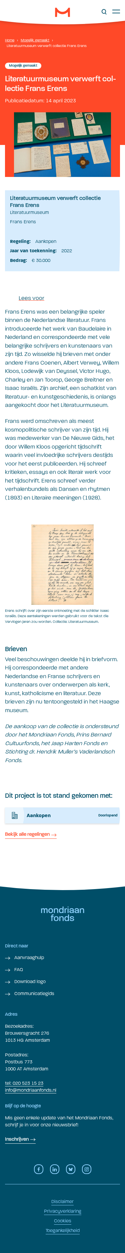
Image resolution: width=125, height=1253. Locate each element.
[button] (104, 12)
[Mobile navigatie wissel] (116, 11)
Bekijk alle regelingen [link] (27, 834)
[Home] (62, 12)
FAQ (18, 969)
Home (9, 40)
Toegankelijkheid (63, 1230)
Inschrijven (17, 1139)
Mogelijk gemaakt (35, 40)
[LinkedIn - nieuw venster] (54, 1169)
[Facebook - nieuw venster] (38, 1169)
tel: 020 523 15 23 (24, 1083)
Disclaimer (62, 1201)
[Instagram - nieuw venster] (86, 1169)
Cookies (62, 1221)
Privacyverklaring (62, 1211)
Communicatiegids (33, 993)
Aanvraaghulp (28, 957)
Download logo (29, 981)
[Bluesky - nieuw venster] (70, 1169)
